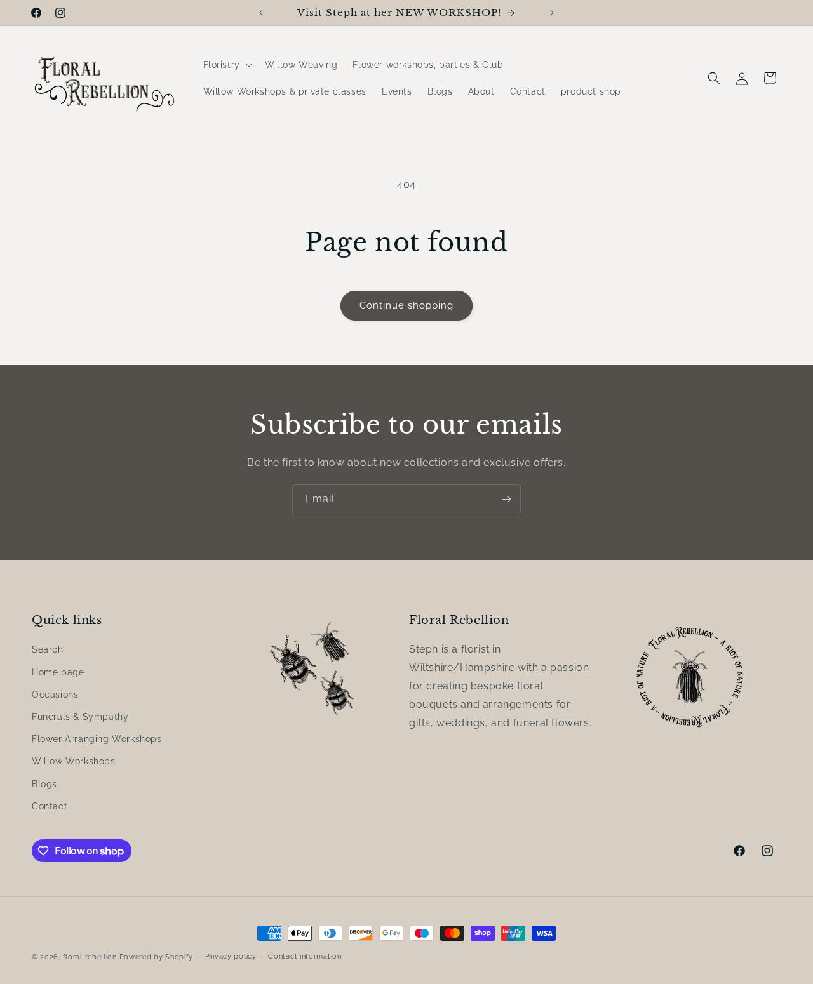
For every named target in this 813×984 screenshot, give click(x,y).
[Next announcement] (552, 13)
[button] (226, 64)
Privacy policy (231, 956)
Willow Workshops (74, 762)
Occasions (55, 694)
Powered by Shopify (156, 957)
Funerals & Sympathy (80, 717)
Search (48, 650)
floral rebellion (90, 957)
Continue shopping (406, 305)
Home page (58, 672)
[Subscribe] (506, 499)
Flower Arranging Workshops (97, 740)
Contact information (304, 956)
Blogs (44, 784)
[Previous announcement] (261, 13)
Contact (49, 806)
